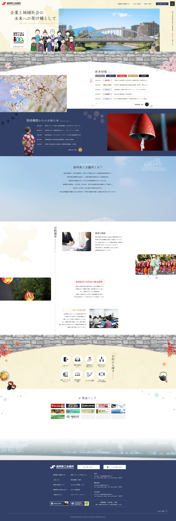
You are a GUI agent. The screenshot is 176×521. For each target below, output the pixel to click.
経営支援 (122, 76)
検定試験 (143, 76)
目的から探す (148, 4)
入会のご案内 (137, 4)
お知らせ (111, 76)
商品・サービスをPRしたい (79, 475)
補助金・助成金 (133, 76)
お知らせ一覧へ (72, 150)
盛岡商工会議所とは (123, 4)
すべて (100, 76)
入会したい (56, 480)
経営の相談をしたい (59, 485)
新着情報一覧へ (139, 104)
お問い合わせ (162, 4)
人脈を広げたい (57, 494)
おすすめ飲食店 (75, 490)
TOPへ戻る (161, 511)
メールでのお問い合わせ (115, 467)
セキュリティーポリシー (78, 494)
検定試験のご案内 (76, 480)
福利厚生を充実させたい (60, 490)
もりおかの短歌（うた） (78, 485)
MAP (119, 477)
